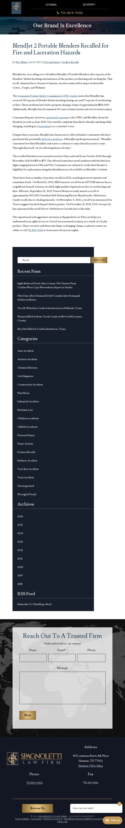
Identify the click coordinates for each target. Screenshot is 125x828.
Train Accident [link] (25, 477)
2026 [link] (20, 516)
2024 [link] (20, 533)
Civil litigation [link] (25, 376)
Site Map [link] (36, 819)
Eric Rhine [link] (21, 62)
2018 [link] (19, 584)
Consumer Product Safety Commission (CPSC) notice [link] (48, 96)
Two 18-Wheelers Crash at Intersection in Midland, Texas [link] (49, 308)
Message (62, 668)
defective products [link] (52, 139)
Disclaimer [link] (22, 819)
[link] (16, 8)
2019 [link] (20, 575)
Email (62, 650)
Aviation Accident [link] (27, 359)
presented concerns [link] (57, 117)
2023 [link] (20, 541)
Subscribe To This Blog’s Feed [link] (34, 604)
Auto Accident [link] (25, 350)
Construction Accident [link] (30, 384)
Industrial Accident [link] (28, 401)
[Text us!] (112, 821)
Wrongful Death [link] (26, 494)
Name (33, 650)
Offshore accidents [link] (28, 418)
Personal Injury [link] (52, 62)
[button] (88, 3)
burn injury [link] (44, 126)
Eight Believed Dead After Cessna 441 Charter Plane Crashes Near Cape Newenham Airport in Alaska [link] (46, 285)
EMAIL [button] (53, 4)
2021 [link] (19, 558)
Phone (91, 650)
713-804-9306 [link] (72, 13)
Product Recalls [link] (70, 62)
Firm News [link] (23, 393)
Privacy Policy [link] (52, 819)
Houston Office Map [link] (90, 766)
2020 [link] (20, 567)
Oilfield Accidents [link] (27, 426)
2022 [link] (20, 550)
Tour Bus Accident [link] (28, 469)
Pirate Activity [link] (25, 443)
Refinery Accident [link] (27, 460)
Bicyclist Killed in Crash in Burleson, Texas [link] (41, 329)
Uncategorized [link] (25, 486)
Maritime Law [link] (25, 410)
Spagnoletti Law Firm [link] (53, 816)
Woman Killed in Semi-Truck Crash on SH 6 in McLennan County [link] (49, 318)
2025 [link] (20, 525)
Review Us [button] (37, 808)
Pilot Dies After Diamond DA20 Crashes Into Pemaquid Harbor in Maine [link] (48, 297)
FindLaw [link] (62, 822)
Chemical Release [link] (27, 367)
